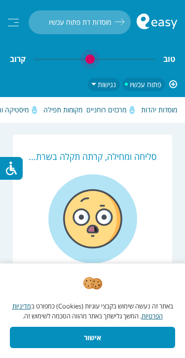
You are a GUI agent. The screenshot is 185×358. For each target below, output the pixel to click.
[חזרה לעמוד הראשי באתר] (157, 22)
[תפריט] (13, 22)
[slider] (94, 59)
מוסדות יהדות (159, 109)
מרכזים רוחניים (106, 109)
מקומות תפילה (62, 109)
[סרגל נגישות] (11, 168)
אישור (92, 337)
